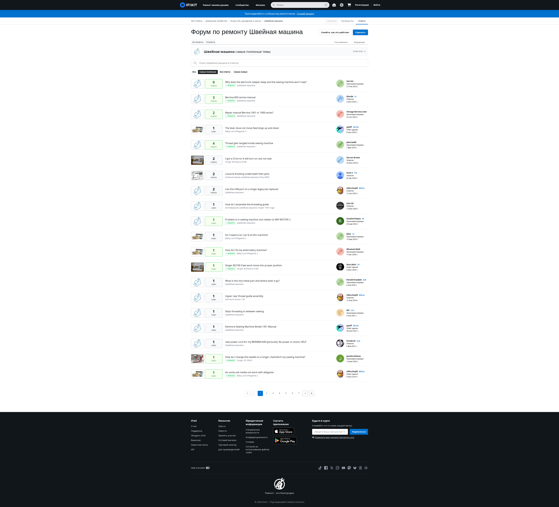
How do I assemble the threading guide (247, 204)
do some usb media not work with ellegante (249, 372)
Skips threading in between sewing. (244, 311)
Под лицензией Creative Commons (287, 502)
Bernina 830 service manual (240, 97)
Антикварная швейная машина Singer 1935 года (249, 207)
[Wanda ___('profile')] (340, 99)
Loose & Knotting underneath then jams (247, 173)
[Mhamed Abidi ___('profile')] (340, 251)
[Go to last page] (311, 393)
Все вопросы (197, 42)
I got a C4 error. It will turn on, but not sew (248, 158)
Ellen (348, 234)
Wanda (349, 96)
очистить (358, 51)
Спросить (360, 32)
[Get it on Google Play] (285, 440)
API (192, 449)
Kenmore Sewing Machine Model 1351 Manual (250, 326)
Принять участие (227, 435)
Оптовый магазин (227, 440)
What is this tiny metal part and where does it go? (252, 280)
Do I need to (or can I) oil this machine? (246, 235)
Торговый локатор (227, 444)
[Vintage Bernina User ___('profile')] (340, 114)
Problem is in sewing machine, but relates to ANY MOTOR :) (257, 219)
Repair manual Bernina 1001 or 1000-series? (249, 112)
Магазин (260, 5)
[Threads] (360, 468)
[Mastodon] (349, 468)
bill (347, 310)
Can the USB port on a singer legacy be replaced (251, 189)
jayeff (349, 127)
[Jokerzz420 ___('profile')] (340, 145)
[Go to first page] (247, 393)
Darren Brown (353, 157)
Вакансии (196, 440)
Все (194, 72)
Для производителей (228, 449)
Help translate (198, 467)
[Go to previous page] (253, 393)
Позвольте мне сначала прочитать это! (334, 437)
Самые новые (240, 72)
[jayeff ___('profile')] (340, 129)
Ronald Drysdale (354, 279)
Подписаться (359, 431)
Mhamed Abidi (353, 249)
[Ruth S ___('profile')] (340, 175)
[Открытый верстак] (334, 5)
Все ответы (196, 20)
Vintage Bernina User (356, 111)
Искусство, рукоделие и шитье (245, 20)
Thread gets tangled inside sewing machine (249, 143)
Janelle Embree (353, 356)
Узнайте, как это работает (335, 32)
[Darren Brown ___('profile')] (340, 160)
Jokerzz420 (351, 142)
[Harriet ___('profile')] (340, 83)
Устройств (210, 42)
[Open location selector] (342, 5)
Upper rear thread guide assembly (244, 296)
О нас (194, 426)
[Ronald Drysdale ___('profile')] (340, 282)
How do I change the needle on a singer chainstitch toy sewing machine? (265, 357)
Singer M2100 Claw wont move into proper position (253, 265)
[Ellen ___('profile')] (340, 236)
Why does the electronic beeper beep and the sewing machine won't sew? (266, 82)
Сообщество (242, 5)
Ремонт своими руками (216, 5)
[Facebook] (326, 468)
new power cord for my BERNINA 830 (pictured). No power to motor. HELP (265, 341)
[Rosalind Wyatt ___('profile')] (340, 221)
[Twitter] (332, 468)
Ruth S (349, 173)
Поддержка (196, 430)
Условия (250, 442)
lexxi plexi (351, 264)
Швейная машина (273, 20)
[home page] (188, 5)
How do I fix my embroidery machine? (246, 250)
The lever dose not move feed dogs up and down (252, 128)
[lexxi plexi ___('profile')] (340, 267)
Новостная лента (199, 444)
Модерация (359, 42)
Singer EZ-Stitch (244, 360)
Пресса (221, 426)
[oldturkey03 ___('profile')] (340, 190)
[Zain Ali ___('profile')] (340, 206)
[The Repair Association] (366, 468)
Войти (377, 4)
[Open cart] (349, 5)
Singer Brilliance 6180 (236, 161)
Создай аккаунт (305, 13)
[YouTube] (343, 468)
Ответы (362, 20)
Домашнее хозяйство (216, 20)
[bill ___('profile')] (340, 313)
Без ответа (225, 72)
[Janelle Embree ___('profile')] (340, 358)
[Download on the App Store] (283, 431)
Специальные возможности (253, 431)
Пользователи (341, 42)
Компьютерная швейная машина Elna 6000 (247, 177)
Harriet (349, 81)
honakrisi (350, 341)
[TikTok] (320, 468)
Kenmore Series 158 (235, 299)
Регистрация (362, 4)
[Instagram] (337, 468)
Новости (222, 430)
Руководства (347, 20)
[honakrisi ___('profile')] (340, 343)
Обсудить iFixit (198, 435)
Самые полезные (207, 72)
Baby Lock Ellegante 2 (235, 131)
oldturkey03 (352, 188)
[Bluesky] (354, 467)
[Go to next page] (305, 393)
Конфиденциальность (257, 437)
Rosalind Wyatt (353, 218)
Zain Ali (350, 203)
